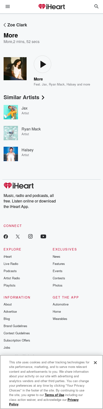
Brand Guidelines (15, 326)
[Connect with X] (18, 236)
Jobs (7, 347)
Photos (58, 285)
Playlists (10, 285)
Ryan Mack (57, 84)
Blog (7, 318)
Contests (59, 278)
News (56, 256)
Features (59, 263)
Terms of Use (54, 394)
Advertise (10, 311)
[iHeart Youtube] (43, 236)
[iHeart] (51, 7)
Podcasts (10, 271)
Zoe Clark (17, 25)
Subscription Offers (17, 340)
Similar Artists (21, 97)
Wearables (60, 318)
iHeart (8, 256)
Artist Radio (12, 278)
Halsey (71, 84)
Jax (44, 84)
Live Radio (11, 263)
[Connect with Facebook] (6, 236)
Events (58, 271)
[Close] (95, 362)
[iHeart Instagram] (30, 236)
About (8, 304)
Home (57, 311)
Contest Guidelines (17, 333)
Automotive (61, 304)
